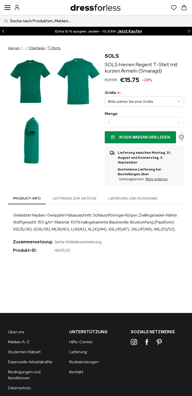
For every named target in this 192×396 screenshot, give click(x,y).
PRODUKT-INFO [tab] (27, 198)
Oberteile (36, 48)
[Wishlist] (174, 7)
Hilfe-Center (80, 341)
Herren (14, 48)
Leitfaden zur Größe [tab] (74, 198)
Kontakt (76, 371)
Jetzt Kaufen (129, 31)
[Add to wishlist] (181, 137)
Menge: (111, 114)
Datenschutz (19, 387)
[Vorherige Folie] (3, 31)
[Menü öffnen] (7, 8)
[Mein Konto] (17, 7)
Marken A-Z (19, 341)
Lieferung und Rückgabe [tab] (132, 198)
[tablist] (85, 199)
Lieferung (78, 351)
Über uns (16, 331)
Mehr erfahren (157, 179)
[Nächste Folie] (189, 31)
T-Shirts (54, 48)
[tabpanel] (96, 233)
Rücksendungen (84, 361)
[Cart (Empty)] (184, 7)
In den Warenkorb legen (144, 137)
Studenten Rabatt (24, 351)
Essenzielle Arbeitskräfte (30, 361)
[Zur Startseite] (95, 7)
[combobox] (96, 20)
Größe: (113, 92)
